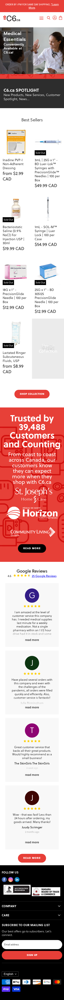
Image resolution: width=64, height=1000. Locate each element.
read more (32, 548)
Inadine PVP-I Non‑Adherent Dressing (13, 163)
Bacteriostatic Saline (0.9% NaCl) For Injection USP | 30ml (13, 234)
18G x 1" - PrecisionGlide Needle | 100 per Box (14, 295)
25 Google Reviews (44, 576)
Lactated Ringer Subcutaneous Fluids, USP (14, 356)
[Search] (48, 18)
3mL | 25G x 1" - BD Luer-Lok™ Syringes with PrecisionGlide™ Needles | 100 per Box (47, 169)
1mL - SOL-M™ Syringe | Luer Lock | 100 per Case (46, 232)
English (8, 974)
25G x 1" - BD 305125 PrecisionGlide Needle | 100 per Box (46, 297)
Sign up (32, 955)
